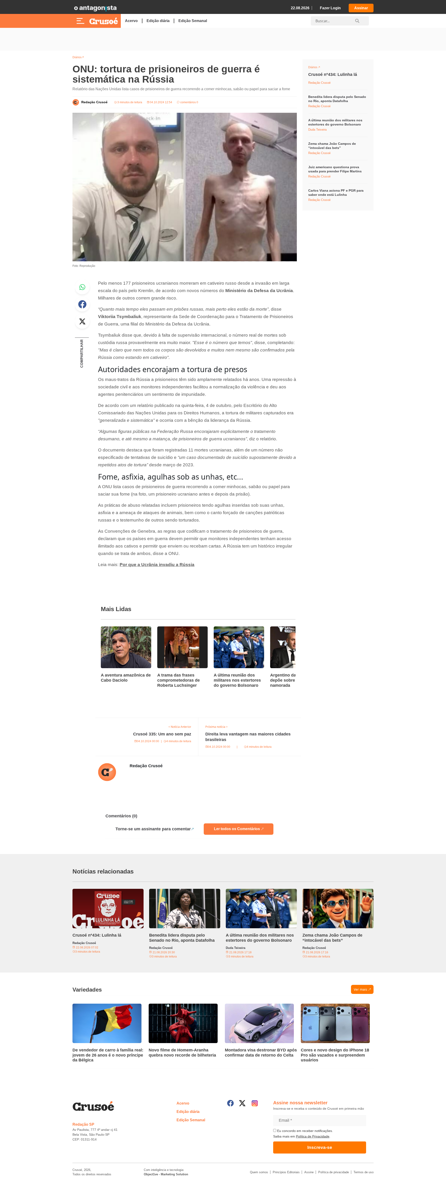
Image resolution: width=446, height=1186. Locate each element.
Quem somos (259, 1172)
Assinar (361, 8)
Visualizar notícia (116, 629)
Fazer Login (330, 8)
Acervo (131, 21)
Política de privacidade (333, 1172)
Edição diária (158, 21)
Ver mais (360, 989)
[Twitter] (242, 1103)
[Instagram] (255, 1103)
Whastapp (82, 287)
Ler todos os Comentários (237, 829)
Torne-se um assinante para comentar (153, 829)
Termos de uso (364, 1172)
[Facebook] (230, 1103)
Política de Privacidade (312, 1136)
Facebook (82, 304)
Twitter (82, 321)
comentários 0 (189, 102)
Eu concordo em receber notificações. (304, 1131)
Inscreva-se (319, 1147)
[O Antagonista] (95, 8)
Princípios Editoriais (286, 1172)
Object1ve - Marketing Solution (166, 1174)
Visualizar (316, 68)
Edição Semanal (192, 21)
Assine (309, 1172)
